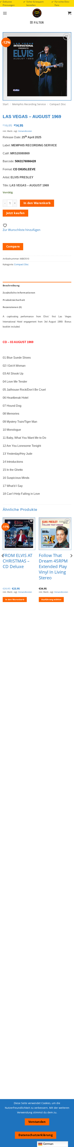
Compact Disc (58, 104)
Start (5, 104)
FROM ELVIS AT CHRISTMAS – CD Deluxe (17, 560)
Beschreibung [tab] (11, 285)
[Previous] (3, 563)
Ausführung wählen (51, 599)
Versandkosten (25, 131)
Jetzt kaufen (15, 213)
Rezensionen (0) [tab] (12, 307)
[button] (5, 13)
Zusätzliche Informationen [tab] (19, 292)
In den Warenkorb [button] (14, 599)
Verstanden (37, 1122)
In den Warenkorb (37, 203)
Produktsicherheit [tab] (14, 300)
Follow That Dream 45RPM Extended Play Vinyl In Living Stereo (53, 566)
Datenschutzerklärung (35, 1135)
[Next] (71, 563)
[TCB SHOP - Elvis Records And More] (37, 13)
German (47, 1143)
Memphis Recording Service (29, 104)
